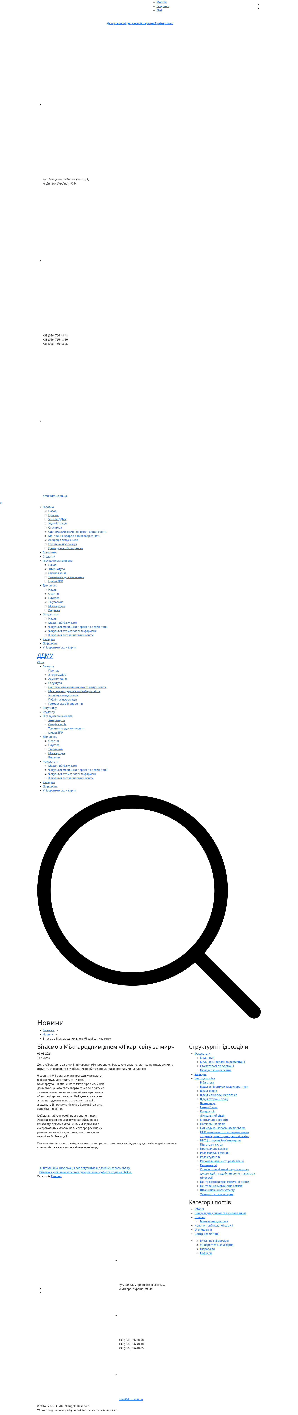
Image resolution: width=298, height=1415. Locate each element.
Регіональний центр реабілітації (222, 1161)
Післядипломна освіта (58, 561)
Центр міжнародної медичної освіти (224, 1182)
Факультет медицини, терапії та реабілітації (77, 627)
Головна (48, 507)
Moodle (162, 2)
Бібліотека (207, 1082)
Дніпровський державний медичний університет (140, 23)
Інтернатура (56, 569)
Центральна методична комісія (221, 1186)
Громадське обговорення (65, 548)
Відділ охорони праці (214, 1099)
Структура (55, 527)
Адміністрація (57, 523)
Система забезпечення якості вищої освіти (77, 532)
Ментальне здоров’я (214, 1120)
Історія (199, 1209)
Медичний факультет (62, 623)
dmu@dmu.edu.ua (55, 496)
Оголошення (203, 1230)
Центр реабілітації (207, 1234)
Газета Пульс (208, 1107)
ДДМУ (45, 655)
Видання (54, 610)
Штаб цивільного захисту (217, 1190)
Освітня (53, 594)
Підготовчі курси (211, 1144)
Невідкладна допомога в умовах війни (220, 1213)
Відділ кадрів (208, 1091)
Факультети (50, 614)
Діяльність (50, 585)
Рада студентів (210, 1157)
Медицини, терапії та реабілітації (222, 1062)
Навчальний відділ (212, 1124)
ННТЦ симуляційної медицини (220, 1140)
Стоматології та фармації (217, 1066)
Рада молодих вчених (214, 1153)
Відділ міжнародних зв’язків (218, 1095)
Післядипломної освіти (215, 1070)
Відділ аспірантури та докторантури (224, 1087)
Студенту (49, 556)
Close (40, 662)
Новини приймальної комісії (214, 1225)
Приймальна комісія (214, 1149)
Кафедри (49, 639)
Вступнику (50, 552)
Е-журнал (163, 6)
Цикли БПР (55, 581)
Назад (52, 511)
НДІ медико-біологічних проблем (222, 1128)
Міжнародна (56, 606)
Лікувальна (55, 602)
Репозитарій (208, 1165)
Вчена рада (207, 1103)
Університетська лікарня (59, 647)
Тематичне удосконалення (66, 577)
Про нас (53, 515)
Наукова (53, 598)
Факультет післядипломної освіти (70, 635)
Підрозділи (50, 643)
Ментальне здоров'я (214, 1221)
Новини (48, 1034)
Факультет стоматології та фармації (72, 631)
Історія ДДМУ (57, 519)
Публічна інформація (62, 544)
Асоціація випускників (63, 540)
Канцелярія (207, 1111)
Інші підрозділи (205, 1078)
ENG (159, 10)
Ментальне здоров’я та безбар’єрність (74, 536)
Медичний (207, 1058)
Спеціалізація (57, 573)
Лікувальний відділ (212, 1115)
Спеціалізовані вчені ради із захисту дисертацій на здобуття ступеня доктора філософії (227, 1173)
